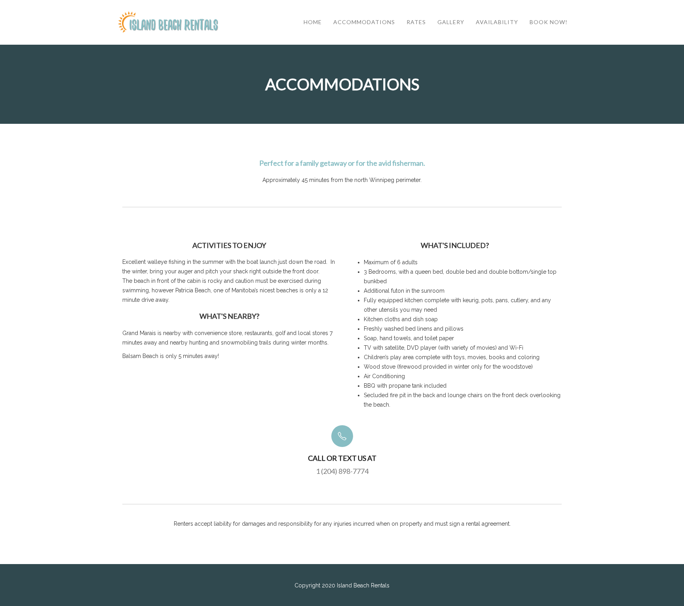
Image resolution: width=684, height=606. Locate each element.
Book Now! (549, 22)
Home (313, 22)
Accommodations (364, 22)
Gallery (450, 22)
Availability (497, 22)
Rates (416, 22)
